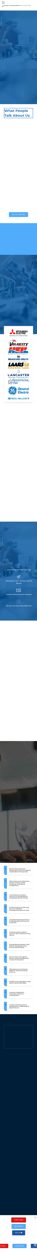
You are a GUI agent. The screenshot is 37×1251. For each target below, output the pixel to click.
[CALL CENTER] (4, 788)
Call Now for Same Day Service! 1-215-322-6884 (18, 235)
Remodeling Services (10, 1104)
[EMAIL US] (4, 797)
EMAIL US (13, 797)
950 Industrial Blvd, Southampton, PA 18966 (16, 505)
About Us (7, 1117)
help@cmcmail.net (13, 1067)
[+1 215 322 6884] (5, 1064)
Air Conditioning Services (11, 1099)
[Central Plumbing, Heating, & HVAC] (5, 1061)
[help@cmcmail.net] (5, 1067)
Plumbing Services (9, 1090)
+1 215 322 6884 (12, 1064)
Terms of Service (9, 1126)
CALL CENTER (13, 789)
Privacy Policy (8, 1121)
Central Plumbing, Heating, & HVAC (19, 1061)
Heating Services (9, 1095)
